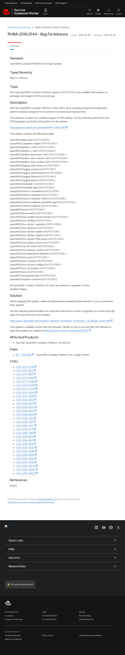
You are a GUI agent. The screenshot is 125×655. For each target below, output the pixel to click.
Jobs (44, 612)
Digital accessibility (13, 639)
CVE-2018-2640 (25, 407)
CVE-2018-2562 (25, 400)
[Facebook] (111, 528)
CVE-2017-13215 (25, 396)
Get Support (61, 3)
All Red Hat (108, 14)
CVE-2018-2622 (25, 403)
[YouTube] (103, 528)
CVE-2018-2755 (25, 418)
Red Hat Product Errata (19, 27)
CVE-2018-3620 (25, 447)
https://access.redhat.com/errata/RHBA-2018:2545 (37, 127)
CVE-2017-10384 (25, 392)
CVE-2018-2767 (25, 425)
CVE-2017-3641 (24, 370)
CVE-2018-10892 (25, 469)
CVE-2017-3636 (25, 367)
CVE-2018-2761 (24, 422)
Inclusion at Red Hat (13, 619)
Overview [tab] (14, 45)
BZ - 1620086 (24, 354)
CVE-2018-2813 (24, 436)
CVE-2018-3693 (25, 455)
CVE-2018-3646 (25, 451)
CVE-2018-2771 (24, 429)
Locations (9, 615)
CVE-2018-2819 (24, 444)
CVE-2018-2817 (24, 440)
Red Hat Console (44, 3)
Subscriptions (11, 3)
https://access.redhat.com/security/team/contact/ (31, 502)
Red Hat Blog (85, 615)
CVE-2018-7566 (25, 462)
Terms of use (47, 635)
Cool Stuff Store (49, 619)
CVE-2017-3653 (25, 378)
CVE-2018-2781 (24, 433)
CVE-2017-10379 (25, 389)
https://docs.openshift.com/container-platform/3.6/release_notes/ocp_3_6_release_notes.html (60, 320)
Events (82, 612)
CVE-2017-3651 (24, 374)
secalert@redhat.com (47, 499)
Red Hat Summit (86, 619)
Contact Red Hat (49, 615)
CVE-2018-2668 (25, 414)
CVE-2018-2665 (25, 411)
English (98, 14)
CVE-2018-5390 (25, 458)
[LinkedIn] (96, 528)
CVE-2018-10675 (25, 466)
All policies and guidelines (90, 635)
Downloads (26, 3)
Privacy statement (13, 635)
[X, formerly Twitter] (118, 528)
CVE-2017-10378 (25, 385)
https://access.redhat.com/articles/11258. (66, 330)
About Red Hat (11, 612)
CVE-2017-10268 (25, 381)
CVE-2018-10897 (25, 473)
